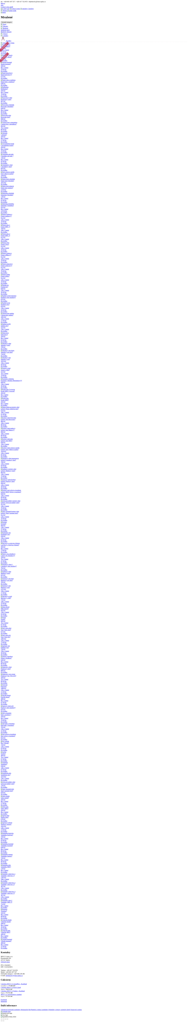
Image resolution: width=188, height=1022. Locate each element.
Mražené (5, 28)
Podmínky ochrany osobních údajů (59, 1010)
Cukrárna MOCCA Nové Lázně (11, 987)
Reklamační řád (26, 1010)
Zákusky (5, 26)
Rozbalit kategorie (7, 22)
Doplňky (8, 41)
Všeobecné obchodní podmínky (11, 1010)
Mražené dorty (5, 30)
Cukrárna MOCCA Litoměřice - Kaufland (14, 984)
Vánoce (5, 34)
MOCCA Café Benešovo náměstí (11, 994)
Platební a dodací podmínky (40, 1010)
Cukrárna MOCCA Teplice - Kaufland (13, 991)
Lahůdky (5, 36)
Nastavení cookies (76, 1010)
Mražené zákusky (6, 32)
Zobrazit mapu (5, 962)
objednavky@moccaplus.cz (14, 975)
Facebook (4, 999)
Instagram (4, 1001)
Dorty (4, 24)
